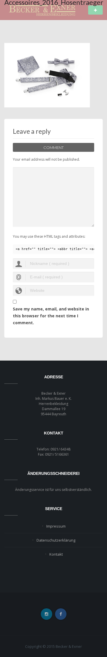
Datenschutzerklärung (56, 540)
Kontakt (56, 554)
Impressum (56, 526)
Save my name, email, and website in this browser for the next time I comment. (51, 315)
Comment (53, 147)
